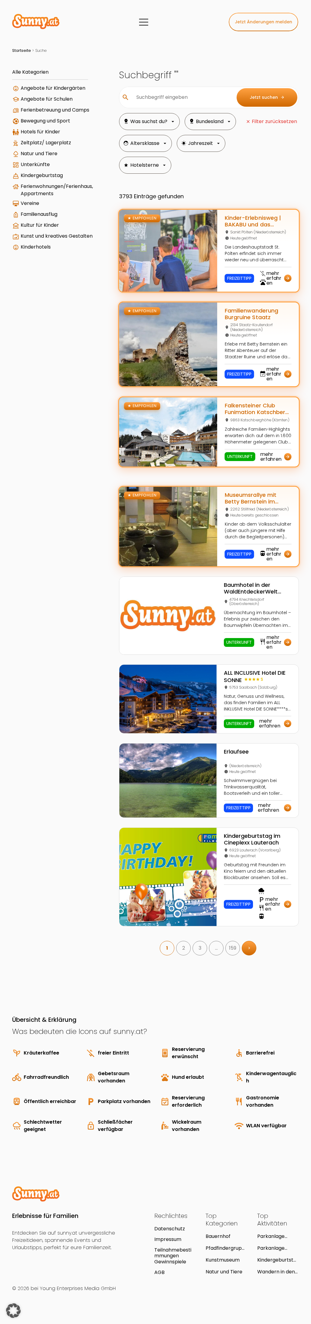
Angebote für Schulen (47, 98)
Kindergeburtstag (42, 175)
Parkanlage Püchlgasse (271, 1236)
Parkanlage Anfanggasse (273, 1248)
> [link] (249, 948)
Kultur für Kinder (40, 225)
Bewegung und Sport (45, 120)
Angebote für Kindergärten (53, 88)
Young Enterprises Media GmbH (78, 1288)
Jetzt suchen (267, 97)
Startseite (21, 50)
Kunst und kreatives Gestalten (57, 235)
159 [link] (232, 948)
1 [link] (167, 948)
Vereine (30, 203)
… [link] (216, 948)
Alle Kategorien (30, 72)
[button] (13, 1310)
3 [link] (200, 948)
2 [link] (183, 948)
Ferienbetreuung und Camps (55, 109)
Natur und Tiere (39, 153)
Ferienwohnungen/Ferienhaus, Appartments (57, 190)
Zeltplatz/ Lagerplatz (46, 142)
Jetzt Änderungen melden (263, 22)
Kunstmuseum (223, 1260)
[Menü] (143, 22)
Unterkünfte (35, 164)
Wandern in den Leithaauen (276, 1272)
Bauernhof (218, 1236)
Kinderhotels (36, 246)
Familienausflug (39, 214)
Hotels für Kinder (40, 131)
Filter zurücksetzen (274, 121)
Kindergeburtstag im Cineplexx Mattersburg (276, 1260)
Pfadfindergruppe (225, 1248)
